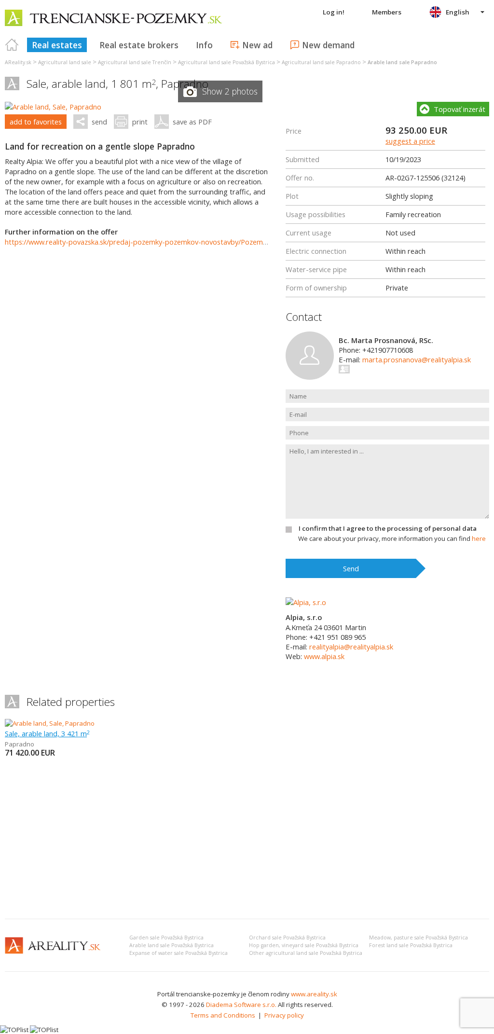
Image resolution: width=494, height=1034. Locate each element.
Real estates (57, 45)
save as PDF (192, 121)
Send (351, 568)
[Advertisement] (247, 839)
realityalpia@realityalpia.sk (351, 646)
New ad (257, 45)
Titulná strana (12, 45)
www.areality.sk (314, 994)
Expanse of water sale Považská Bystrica (178, 953)
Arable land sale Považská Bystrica (171, 945)
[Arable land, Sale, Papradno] (53, 106)
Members (386, 12)
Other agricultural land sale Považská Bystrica (305, 953)
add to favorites (36, 121)
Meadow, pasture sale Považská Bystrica (418, 937)
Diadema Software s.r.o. (241, 1004)
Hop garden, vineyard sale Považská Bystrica (303, 945)
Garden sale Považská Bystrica (166, 937)
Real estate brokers (138, 45)
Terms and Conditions (223, 1015)
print (140, 121)
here (479, 538)
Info (204, 45)
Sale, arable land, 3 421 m (47, 733)
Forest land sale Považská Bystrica (411, 945)
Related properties (71, 701)
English (457, 12)
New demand (328, 45)
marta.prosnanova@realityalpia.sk (416, 359)
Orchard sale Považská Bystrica (287, 937)
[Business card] (345, 369)
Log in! (333, 12)
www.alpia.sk (324, 656)
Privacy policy (284, 1015)
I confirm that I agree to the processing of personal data (388, 528)
